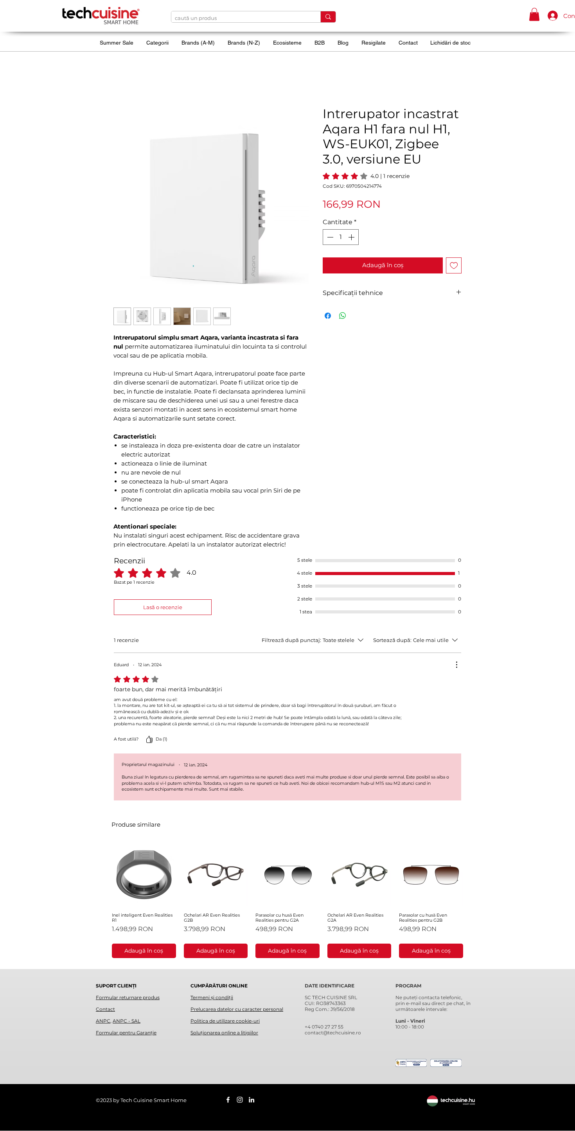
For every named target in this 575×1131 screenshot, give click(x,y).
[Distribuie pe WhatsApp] (342, 315)
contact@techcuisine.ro (333, 1033)
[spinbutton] (341, 237)
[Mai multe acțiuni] (456, 664)
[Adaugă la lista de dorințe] (454, 265)
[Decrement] (329, 237)
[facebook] (228, 1100)
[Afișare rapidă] (144, 875)
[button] (534, 14)
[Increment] (352, 237)
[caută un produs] (328, 16)
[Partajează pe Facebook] (327, 315)
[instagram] (240, 1100)
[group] (287, 900)
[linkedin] (251, 1100)
